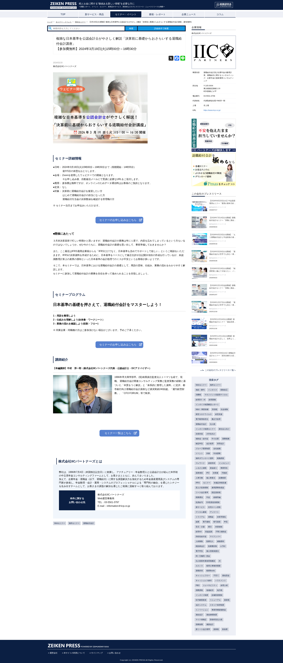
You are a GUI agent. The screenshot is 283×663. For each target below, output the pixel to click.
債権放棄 (199, 624)
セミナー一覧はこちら (118, 433)
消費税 (198, 395)
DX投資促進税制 (212, 502)
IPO (207, 473)
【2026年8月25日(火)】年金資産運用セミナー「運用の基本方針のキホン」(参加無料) (222, 202)
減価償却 (220, 541)
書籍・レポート (157, 14)
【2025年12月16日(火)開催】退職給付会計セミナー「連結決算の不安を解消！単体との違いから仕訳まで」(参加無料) (222, 320)
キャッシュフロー (203, 575)
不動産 (224, 473)
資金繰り (213, 468)
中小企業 (215, 439)
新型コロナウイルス (204, 414)
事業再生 (224, 468)
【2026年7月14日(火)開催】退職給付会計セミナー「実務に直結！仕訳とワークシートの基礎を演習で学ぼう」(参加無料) (222, 219)
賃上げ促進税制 (202, 488)
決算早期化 (221, 517)
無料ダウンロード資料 (204, 458)
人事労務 (199, 478)
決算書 (215, 473)
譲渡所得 (211, 463)
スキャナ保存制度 (217, 605)
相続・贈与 (200, 390)
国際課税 (199, 590)
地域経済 (209, 590)
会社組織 (217, 449)
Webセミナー (59, 523)
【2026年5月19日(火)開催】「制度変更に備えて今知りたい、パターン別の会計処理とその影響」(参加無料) (222, 269)
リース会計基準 (202, 492)
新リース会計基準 (203, 629)
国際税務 (225, 439)
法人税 (212, 424)
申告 (226, 522)
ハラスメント (220, 580)
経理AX (199, 532)
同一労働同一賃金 (203, 556)
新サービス (200, 507)
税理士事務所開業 (213, 566)
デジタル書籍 (201, 512)
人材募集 (199, 541)
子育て (216, 575)
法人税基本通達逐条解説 (205, 561)
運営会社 (53, 653)
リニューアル (215, 600)
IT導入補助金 (221, 532)
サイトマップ (97, 653)
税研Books (210, 571)
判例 (208, 453)
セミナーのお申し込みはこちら (118, 220)
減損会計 (209, 624)
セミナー (206, 483)
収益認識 (208, 532)
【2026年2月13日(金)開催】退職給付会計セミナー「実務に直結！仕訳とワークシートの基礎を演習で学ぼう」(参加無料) (222, 286)
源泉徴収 (199, 473)
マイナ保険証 (201, 620)
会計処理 (209, 444)
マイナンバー (215, 536)
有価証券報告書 (220, 483)
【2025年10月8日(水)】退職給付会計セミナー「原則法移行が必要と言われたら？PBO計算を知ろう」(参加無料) (222, 354)
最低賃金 (225, 575)
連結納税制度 (211, 615)
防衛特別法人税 (216, 620)
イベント (199, 453)
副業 (197, 522)
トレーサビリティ (210, 585)
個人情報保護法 (212, 551)
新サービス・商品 (94, 14)
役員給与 (199, 502)
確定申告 (199, 444)
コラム (220, 14)
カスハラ (199, 566)
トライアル (200, 517)
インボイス (212, 390)
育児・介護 (200, 527)
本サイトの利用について (74, 653)
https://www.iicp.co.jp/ (212, 110)
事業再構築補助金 (219, 610)
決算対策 (199, 434)
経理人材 (224, 585)
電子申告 (199, 551)
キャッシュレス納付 (204, 580)
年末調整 (217, 453)
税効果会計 (200, 546)
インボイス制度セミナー (205, 429)
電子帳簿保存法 (202, 419)
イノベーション (202, 610)
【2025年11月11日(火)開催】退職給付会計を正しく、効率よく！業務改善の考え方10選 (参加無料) (222, 337)
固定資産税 (216, 492)
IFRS (198, 483)
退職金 (210, 517)
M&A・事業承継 (202, 409)
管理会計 (220, 444)
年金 (208, 497)
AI (219, 561)
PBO (197, 585)
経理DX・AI (200, 400)
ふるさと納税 (201, 468)
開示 (210, 527)
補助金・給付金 (202, 439)
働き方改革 (216, 419)
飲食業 (225, 629)
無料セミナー (74, 523)
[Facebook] (177, 58)
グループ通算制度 (203, 449)
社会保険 (224, 409)
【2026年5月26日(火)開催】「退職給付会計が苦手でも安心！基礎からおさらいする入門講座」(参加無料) (222, 253)
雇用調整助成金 (218, 488)
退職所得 (199, 571)
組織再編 (217, 497)
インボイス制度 (202, 595)
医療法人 (209, 541)
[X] (171, 58)
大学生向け (210, 434)
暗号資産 (217, 522)
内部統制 (218, 527)
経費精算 (222, 478)
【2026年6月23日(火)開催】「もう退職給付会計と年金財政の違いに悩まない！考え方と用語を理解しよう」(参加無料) (222, 236)
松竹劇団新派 (201, 600)
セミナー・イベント (125, 14)
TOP (63, 14)
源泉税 (216, 629)
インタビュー (224, 463)
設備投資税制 (217, 595)
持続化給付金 (201, 536)
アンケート (214, 512)
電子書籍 (206, 522)
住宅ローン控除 (214, 507)
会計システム (201, 605)
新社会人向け (224, 429)
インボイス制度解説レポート (207, 405)
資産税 (226, 600)
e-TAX (223, 546)
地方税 (219, 590)
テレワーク (200, 463)
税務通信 (199, 497)
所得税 (214, 409)
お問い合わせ (115, 653)
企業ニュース (189, 14)
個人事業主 (210, 478)
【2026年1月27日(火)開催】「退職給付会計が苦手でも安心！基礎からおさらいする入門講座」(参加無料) (222, 303)
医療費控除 (212, 546)
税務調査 (220, 458)
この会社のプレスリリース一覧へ (220, 370)
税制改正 (224, 390)
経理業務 (212, 400)
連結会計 (199, 615)
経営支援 (218, 414)
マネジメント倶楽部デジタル (216, 395)
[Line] (183, 58)
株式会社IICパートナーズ (64, 66)
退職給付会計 (88, 523)
